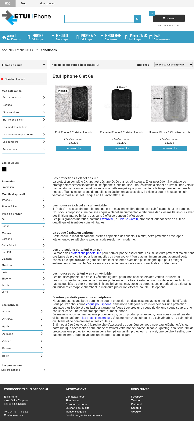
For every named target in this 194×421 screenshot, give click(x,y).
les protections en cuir (96, 317)
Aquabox (7, 333)
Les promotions (10, 369)
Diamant (7, 258)
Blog (23, 3)
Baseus (6, 348)
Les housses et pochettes (17, 134)
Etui (4, 219)
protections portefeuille (86, 253)
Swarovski (107, 219)
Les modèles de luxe (14, 126)
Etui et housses (11, 97)
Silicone (6, 278)
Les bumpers (10, 141)
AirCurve (7, 318)
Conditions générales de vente (84, 415)
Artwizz (6, 340)
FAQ (7, 3)
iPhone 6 (7, 199)
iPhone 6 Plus (10, 206)
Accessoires (9, 149)
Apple (5, 326)
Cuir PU (6, 252)
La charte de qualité (77, 407)
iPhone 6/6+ (23, 50)
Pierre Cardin (129, 219)
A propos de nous (76, 403)
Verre (5, 291)
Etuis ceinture (10, 112)
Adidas (6, 311)
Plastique (7, 265)
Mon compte (47, 3)
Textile (5, 285)
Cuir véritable (9, 245)
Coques (7, 104)
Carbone (7, 238)
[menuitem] (8, 3)
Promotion (8, 186)
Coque (5, 225)
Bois (4, 271)
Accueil (7, 50)
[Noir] (4, 170)
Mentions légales (76, 411)
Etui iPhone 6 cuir (12, 119)
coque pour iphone (99, 304)
